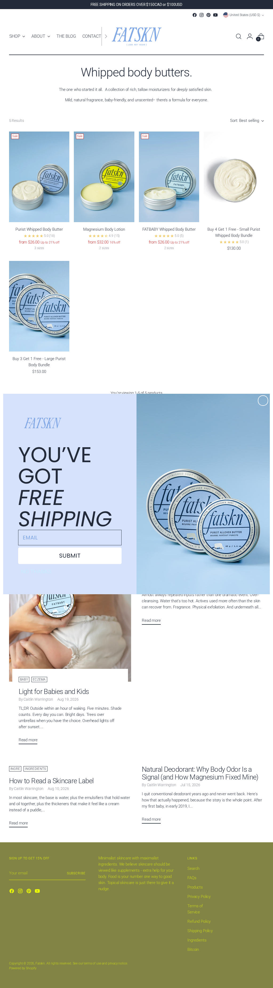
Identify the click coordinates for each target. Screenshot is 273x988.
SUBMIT (70, 555)
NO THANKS (36, 571)
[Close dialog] (263, 400)
